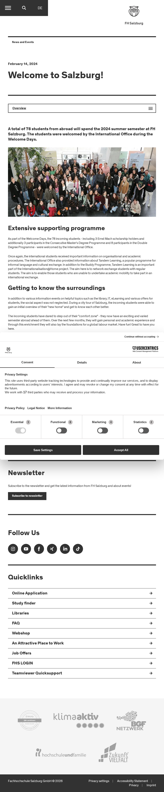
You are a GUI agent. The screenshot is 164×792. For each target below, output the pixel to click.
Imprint (151, 785)
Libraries (20, 613)
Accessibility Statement (132, 781)
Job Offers (21, 653)
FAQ (16, 623)
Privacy (134, 785)
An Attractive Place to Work (38, 643)
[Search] (24, 8)
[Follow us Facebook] (39, 550)
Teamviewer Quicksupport (37, 673)
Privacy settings (99, 781)
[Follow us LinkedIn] (65, 550)
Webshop (21, 633)
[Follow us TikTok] (78, 550)
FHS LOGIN (22, 663)
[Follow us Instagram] (13, 550)
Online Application (29, 593)
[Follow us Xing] (52, 550)
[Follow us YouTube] (26, 550)
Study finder (24, 603)
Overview (19, 108)
